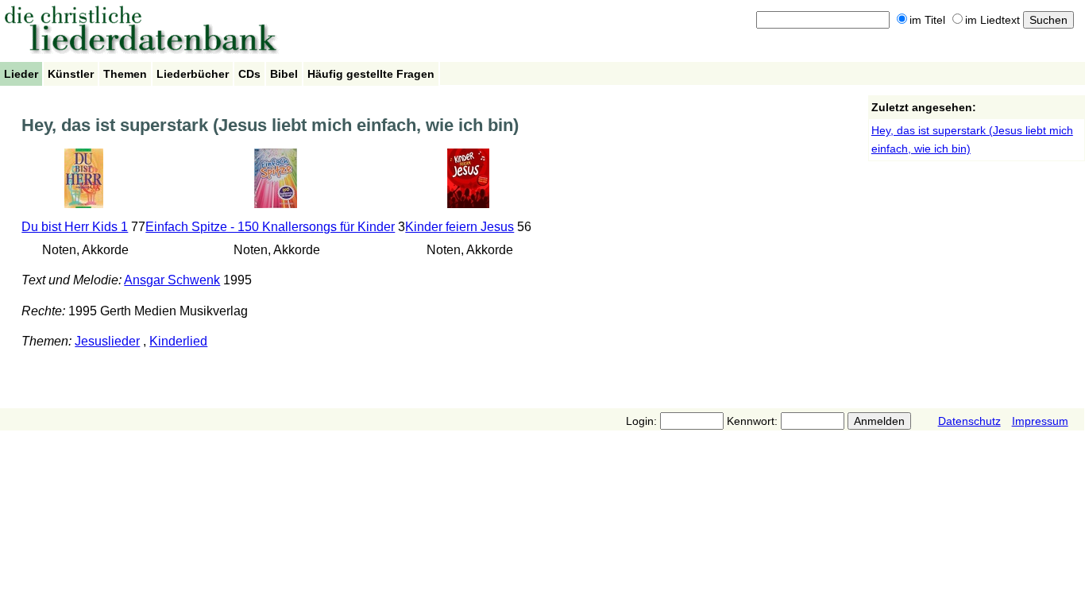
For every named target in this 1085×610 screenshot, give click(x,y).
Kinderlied (178, 341)
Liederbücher (192, 74)
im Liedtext (992, 20)
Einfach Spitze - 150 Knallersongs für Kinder (270, 227)
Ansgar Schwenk (172, 280)
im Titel (927, 20)
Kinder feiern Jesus (459, 227)
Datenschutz (969, 421)
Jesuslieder (107, 341)
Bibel (284, 74)
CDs (249, 74)
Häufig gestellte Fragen (370, 74)
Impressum (1040, 421)
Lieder (21, 74)
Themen (125, 74)
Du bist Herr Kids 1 (74, 227)
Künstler (71, 74)
